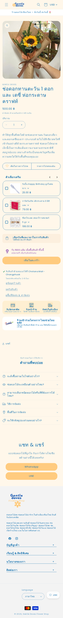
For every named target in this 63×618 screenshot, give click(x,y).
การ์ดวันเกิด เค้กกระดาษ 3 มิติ (36, 201)
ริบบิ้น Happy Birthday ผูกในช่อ (37, 184)
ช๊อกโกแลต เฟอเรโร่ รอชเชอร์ (35, 218)
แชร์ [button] (8, 343)
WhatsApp (32, 466)
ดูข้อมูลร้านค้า (13, 283)
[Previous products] (49, 177)
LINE (31, 476)
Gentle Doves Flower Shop (36, 614)
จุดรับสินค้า (12, 289)
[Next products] (57, 177)
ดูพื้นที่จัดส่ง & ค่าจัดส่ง (18, 295)
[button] (6, 4)
